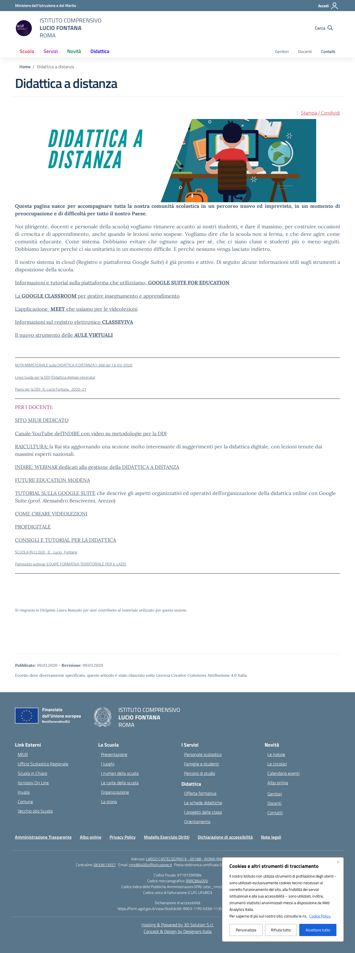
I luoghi (107, 763)
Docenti (305, 51)
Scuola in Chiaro (32, 773)
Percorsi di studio (199, 773)
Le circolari (277, 763)
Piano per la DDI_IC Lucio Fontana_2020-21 (50, 389)
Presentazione (114, 754)
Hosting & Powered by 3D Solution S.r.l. (177, 924)
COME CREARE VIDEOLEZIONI (51, 513)
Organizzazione (115, 792)
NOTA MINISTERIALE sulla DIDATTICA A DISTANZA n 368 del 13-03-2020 (73, 365)
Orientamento (197, 821)
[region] (283, 899)
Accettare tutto (318, 930)
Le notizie (276, 754)
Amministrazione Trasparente (43, 837)
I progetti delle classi (203, 812)
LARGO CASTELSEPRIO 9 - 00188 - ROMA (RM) (185, 859)
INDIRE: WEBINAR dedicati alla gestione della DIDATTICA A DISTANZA (97, 467)
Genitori (282, 51)
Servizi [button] (51, 51)
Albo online (277, 782)
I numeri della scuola (120, 773)
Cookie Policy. (320, 916)
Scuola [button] (27, 51)
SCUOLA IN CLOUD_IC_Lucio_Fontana (46, 552)
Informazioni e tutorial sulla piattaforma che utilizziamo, (122, 282)
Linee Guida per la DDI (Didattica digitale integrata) (55, 377)
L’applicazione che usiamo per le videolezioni (76, 309)
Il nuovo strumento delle (64, 335)
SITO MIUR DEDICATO (42, 420)
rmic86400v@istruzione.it (150, 865)
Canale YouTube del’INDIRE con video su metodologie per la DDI (91, 433)
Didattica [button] (99, 51)
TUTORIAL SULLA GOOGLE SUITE (55, 493)
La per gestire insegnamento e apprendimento (97, 296)
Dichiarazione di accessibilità (225, 837)
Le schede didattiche (203, 802)
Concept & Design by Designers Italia (178, 931)
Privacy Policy (123, 837)
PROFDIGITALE (33, 527)
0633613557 (105, 865)
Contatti (328, 51)
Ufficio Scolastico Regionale (43, 763)
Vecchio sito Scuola (35, 811)
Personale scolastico (203, 754)
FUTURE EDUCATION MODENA (52, 480)
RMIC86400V (197, 881)
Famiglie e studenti (201, 763)
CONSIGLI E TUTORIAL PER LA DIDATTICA (65, 540)
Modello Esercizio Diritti (166, 837)
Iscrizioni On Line (33, 782)
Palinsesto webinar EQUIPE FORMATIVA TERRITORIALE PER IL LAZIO (70, 564)
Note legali (271, 837)
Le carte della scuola (120, 782)
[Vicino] (338, 861)
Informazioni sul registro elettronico (74, 322)
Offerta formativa (200, 793)
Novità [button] (74, 51)
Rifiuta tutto (281, 930)
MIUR (23, 754)
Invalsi (24, 792)
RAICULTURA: (32, 446)
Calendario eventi (283, 773)
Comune (25, 801)
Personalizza (246, 930)
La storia (109, 801)
